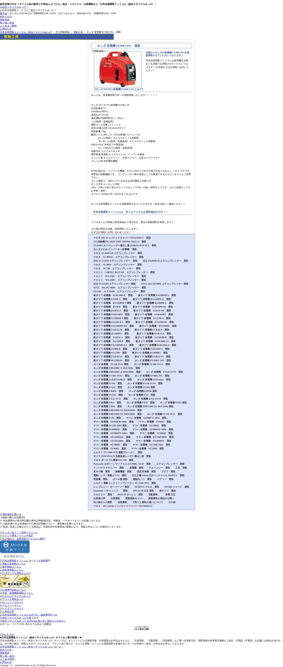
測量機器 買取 (123, 471)
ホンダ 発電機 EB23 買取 (107, 402)
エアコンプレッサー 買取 (170, 464)
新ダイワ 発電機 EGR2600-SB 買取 (153, 306)
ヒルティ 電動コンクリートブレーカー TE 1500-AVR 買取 (124, 483)
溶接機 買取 (100, 479)
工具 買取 (181, 467)
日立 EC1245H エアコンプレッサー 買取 (115, 261)
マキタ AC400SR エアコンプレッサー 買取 (118, 257)
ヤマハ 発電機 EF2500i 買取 (147, 448)
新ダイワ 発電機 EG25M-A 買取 (152, 318)
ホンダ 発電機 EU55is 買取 (108, 395)
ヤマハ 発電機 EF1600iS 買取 (149, 425)
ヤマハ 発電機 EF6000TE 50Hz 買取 (153, 429)
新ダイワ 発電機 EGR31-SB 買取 (111, 329)
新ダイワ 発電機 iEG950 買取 (110, 306)
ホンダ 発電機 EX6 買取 (141, 395)
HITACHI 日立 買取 (143, 490)
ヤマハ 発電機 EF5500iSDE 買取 (112, 437)
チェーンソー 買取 (159, 467)
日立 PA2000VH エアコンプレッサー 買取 (165, 261)
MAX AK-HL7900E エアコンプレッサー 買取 (119, 287)
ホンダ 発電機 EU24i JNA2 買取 (111, 364)
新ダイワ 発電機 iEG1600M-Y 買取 (112, 303)
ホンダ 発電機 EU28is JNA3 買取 (152, 364)
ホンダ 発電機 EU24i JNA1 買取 (164, 414)
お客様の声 (99, 498)
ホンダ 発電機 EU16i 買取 (107, 383)
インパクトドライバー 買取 (108, 467)
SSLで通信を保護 (141, 629)
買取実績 (4, 19)
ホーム (3, 13)
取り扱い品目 (7, 23)
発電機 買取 (136, 467)
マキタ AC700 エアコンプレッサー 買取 (117, 268)
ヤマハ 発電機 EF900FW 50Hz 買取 (146, 418)
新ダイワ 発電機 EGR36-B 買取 (152, 329)
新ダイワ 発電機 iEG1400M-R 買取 (152, 299)
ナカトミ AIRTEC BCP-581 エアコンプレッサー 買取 (124, 272)
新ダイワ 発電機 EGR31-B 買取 (154, 333)
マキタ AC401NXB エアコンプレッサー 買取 (117, 253)
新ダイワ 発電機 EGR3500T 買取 (111, 314)
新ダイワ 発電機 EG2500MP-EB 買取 (113, 326)
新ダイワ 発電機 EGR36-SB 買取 (152, 310)
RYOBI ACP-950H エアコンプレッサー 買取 (119, 291)
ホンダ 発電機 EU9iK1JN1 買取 (152, 375)
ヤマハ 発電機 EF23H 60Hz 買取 (112, 441)
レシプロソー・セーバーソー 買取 (111, 487)
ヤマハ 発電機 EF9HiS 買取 (155, 421)
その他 (171, 502)
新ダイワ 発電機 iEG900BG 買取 (150, 352)
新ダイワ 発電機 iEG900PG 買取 (112, 333)
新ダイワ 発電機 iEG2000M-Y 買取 (157, 295)
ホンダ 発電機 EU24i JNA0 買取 (145, 383)
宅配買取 (154, 494)
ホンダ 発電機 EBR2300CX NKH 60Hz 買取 (117, 372)
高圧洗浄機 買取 (146, 471)
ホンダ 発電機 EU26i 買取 (107, 387)
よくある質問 (7, 659)
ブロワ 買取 (168, 471)
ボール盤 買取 (120, 479)
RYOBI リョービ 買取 (176, 487)
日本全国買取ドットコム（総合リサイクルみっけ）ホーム (30, 646)
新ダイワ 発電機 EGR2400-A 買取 (157, 345)
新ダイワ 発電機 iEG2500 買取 (110, 352)
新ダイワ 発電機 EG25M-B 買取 (111, 341)
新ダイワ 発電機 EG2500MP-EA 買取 (113, 345)
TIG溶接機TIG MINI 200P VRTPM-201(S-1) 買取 (119, 241)
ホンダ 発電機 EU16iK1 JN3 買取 (153, 360)
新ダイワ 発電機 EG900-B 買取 (110, 349)
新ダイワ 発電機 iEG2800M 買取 (158, 326)
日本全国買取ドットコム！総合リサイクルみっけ (26, 32)
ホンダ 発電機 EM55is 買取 (143, 391)
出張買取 (115, 498)
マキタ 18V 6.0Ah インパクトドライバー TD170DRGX (122, 506)
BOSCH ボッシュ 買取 (130, 494)
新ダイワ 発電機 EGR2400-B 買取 (113, 295)
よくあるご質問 (8, 26)
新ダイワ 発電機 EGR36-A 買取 (111, 337)
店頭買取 (122, 502)
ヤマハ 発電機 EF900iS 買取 (109, 448)
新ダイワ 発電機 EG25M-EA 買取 (111, 322)
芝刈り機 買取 (101, 471)
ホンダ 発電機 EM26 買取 (107, 406)
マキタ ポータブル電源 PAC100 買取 (113, 460)
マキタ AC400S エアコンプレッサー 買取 (117, 264)
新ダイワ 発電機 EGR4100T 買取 (154, 314)
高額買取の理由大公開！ (161, 498)
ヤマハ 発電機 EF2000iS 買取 (110, 444)
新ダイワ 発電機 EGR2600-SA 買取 (156, 341)
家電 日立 (170, 494)
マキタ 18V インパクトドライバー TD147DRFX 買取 (122, 238)
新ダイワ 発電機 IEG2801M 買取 (111, 360)
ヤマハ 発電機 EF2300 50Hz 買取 (151, 444)
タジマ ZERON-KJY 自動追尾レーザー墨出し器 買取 (122, 456)
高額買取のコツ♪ (134, 498)
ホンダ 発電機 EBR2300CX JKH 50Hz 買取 (116, 368)
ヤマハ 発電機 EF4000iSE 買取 (110, 429)
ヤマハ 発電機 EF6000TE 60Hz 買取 (113, 433)
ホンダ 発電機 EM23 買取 (173, 402)
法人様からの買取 (102, 502)
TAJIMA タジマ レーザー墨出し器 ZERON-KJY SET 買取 (124, 245)
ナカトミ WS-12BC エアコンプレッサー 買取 (119, 276)
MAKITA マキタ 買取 (147, 487)
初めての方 (6, 16)
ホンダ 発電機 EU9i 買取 (107, 418)
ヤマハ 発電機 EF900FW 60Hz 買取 (113, 421)
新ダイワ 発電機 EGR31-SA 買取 (153, 356)
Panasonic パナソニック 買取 (110, 490)
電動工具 (78, 32)
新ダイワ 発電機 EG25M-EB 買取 (154, 322)
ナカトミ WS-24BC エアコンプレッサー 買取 (119, 280)
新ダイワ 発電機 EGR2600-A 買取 (151, 349)
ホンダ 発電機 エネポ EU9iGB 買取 (112, 379)
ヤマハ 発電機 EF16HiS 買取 (156, 433)
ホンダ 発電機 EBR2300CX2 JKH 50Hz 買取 (150, 406)
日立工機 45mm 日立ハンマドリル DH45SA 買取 (158, 475)
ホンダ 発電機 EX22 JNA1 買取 (110, 398)
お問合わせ (6, 29)
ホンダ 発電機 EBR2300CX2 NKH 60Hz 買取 (117, 410)
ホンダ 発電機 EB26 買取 (141, 402)
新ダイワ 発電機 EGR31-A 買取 (110, 310)
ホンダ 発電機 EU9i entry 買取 (154, 379)
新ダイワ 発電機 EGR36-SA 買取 (111, 356)
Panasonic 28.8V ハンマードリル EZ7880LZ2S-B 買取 (122, 464)
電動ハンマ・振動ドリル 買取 (109, 475)
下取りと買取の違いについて (147, 502)
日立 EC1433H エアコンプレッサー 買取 (114, 284)
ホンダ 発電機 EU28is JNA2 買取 (111, 375)
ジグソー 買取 (165, 479)
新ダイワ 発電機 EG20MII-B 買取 (154, 337)
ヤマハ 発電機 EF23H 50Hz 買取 (110, 425)
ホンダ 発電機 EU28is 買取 (141, 387)
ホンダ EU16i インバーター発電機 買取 (115, 249)
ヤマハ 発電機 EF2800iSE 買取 (153, 441)
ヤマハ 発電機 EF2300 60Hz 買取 (155, 437)
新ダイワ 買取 (167, 490)
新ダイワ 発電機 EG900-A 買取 (110, 299)
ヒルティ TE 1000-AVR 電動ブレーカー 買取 (118, 452)
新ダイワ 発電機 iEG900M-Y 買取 (155, 303)
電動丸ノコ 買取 (142, 479)
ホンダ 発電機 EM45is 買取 (108, 391)
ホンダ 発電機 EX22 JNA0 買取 (150, 398)
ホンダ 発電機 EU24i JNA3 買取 (164, 372)
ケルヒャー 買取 (102, 494)
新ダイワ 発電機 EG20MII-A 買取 (111, 318)
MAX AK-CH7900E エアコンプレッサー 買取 (165, 284)
